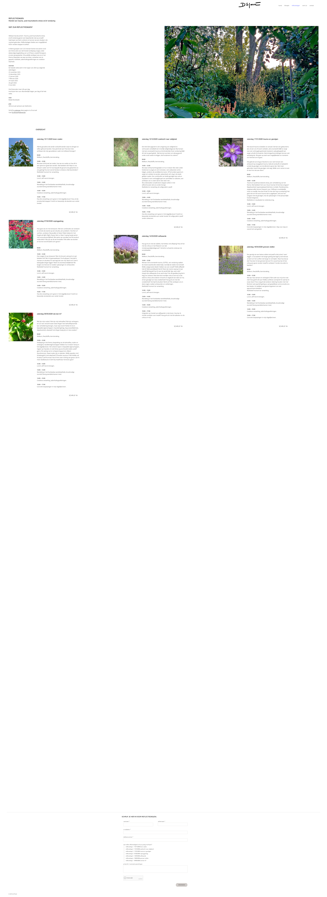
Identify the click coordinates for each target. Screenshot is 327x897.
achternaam (161, 821)
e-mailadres (126, 829)
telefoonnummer (127, 837)
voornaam (126, 821)
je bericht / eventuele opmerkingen (132, 864)
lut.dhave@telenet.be (19, 112)
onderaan (17, 110)
